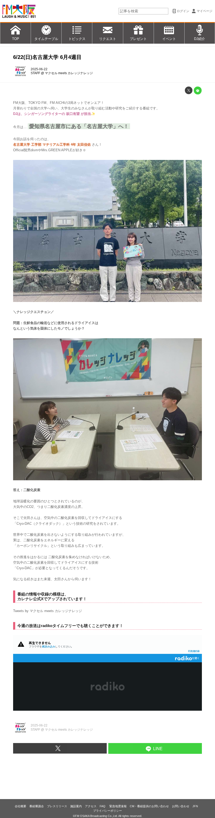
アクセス (90, 806)
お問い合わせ (180, 806)
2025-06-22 (39, 69)
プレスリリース (57, 806)
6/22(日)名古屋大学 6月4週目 (47, 57)
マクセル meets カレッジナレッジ (69, 73)
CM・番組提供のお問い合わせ (149, 806)
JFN (195, 806)
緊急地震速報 (118, 806)
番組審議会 (36, 806)
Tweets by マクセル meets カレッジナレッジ (47, 611)
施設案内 (76, 806)
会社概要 (20, 806)
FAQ (103, 806)
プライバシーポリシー (107, 810)
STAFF (35, 73)
